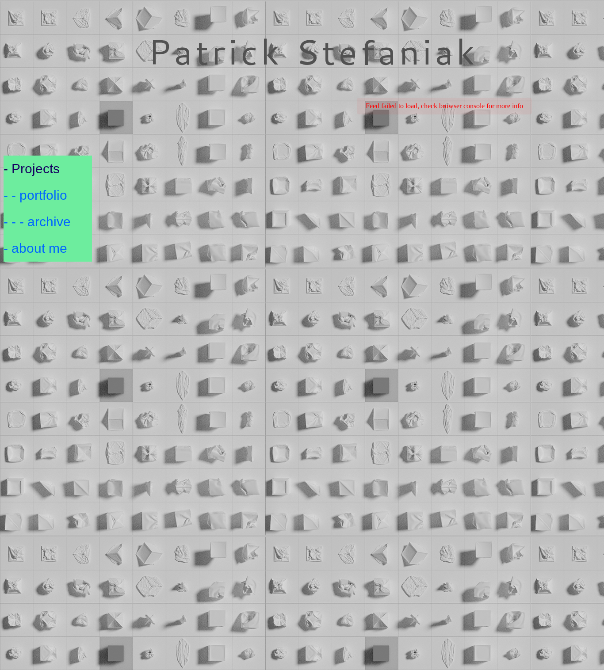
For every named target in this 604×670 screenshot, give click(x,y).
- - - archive (37, 221)
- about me (35, 248)
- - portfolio (35, 195)
